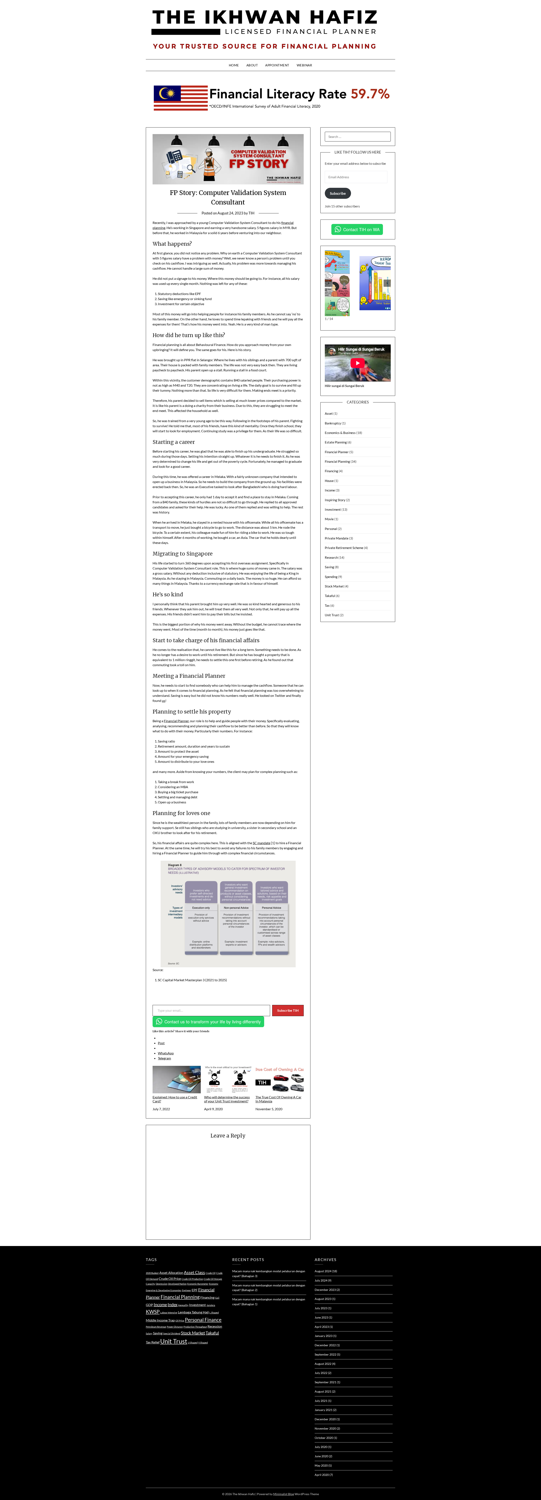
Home (234, 65)
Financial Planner (176, 721)
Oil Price (179, 1320)
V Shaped (203, 1342)
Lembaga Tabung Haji (193, 1312)
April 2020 (322, 1475)
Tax (327, 605)
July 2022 (321, 1373)
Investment (333, 509)
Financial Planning (337, 461)
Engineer (186, 1290)
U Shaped (193, 1342)
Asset (329, 413)
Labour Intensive (168, 1312)
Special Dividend (171, 1333)
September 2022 (325, 1354)
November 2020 (325, 1428)
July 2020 (321, 1447)
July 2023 (321, 1308)
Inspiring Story (335, 500)
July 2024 (321, 1280)
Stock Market (334, 586)
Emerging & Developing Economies (163, 1290)
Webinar (304, 65)
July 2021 (321, 1401)
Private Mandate (336, 538)
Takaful (330, 596)
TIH (251, 213)
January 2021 (323, 1410)
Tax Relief (153, 1342)
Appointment (277, 65)
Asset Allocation (171, 1273)
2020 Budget (152, 1273)
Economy (213, 1283)
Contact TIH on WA (361, 229)
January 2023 (323, 1336)
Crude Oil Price (170, 1278)
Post (161, 1043)
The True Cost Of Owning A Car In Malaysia (278, 1099)
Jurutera (210, 1305)
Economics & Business (340, 433)
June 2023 (321, 1317)
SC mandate (261, 843)
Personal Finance (203, 1320)
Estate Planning (336, 442)
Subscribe (338, 193)
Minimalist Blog (283, 1494)
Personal (331, 529)
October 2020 (324, 1438)
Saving (329, 567)
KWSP (153, 1312)
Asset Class (194, 1272)
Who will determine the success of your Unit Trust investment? (227, 1099)
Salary (149, 1333)
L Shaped (214, 1312)
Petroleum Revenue (156, 1326)
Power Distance (175, 1326)
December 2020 (325, 1419)
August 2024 (323, 1271)
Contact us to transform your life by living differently (212, 1021)
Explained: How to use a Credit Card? (175, 1099)
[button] (328, 283)
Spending (331, 577)
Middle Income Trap (160, 1320)
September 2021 (325, 1382)
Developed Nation (177, 1283)
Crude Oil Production (192, 1279)
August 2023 (323, 1299)
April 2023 (322, 1326)
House (329, 481)
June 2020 (321, 1456)
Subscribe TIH (288, 1010)
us (163, 701)
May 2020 (321, 1465)
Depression (161, 1283)
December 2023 (325, 1289)
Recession (215, 1326)
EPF (195, 1290)
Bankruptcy (333, 423)
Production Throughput (195, 1326)
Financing (331, 471)
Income (330, 490)
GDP (149, 1305)
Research (331, 557)
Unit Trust (332, 615)
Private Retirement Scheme (344, 548)
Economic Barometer (197, 1283)
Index (173, 1304)
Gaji (217, 1297)
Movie (329, 519)
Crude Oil (211, 1273)
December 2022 (325, 1345)
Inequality (183, 1305)
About (252, 65)
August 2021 (323, 1391)
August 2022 (323, 1364)
